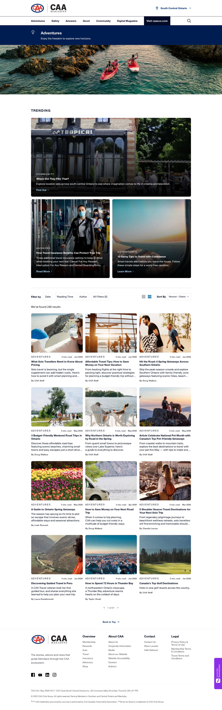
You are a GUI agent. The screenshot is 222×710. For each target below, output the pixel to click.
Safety (55, 20)
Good (86, 20)
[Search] (189, 21)
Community (103, 20)
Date (48, 296)
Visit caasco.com (157, 20)
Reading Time (65, 296)
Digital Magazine (127, 20)
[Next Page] (118, 608)
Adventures (38, 20)
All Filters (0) (100, 296)
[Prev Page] (104, 608)
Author (83, 296)
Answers (71, 20)
